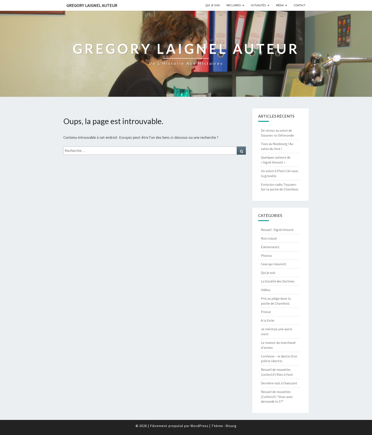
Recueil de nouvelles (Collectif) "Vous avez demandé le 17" (277, 397)
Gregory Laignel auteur (92, 5)
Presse (266, 312)
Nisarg (231, 426)
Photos (266, 255)
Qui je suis (212, 5)
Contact (299, 5)
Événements (270, 247)
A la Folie (267, 320)
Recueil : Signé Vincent (277, 230)
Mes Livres (233, 5)
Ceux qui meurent (273, 264)
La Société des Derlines (277, 281)
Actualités (258, 5)
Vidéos (265, 290)
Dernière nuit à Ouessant (279, 383)
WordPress (199, 426)
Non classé (269, 238)
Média (280, 5)
